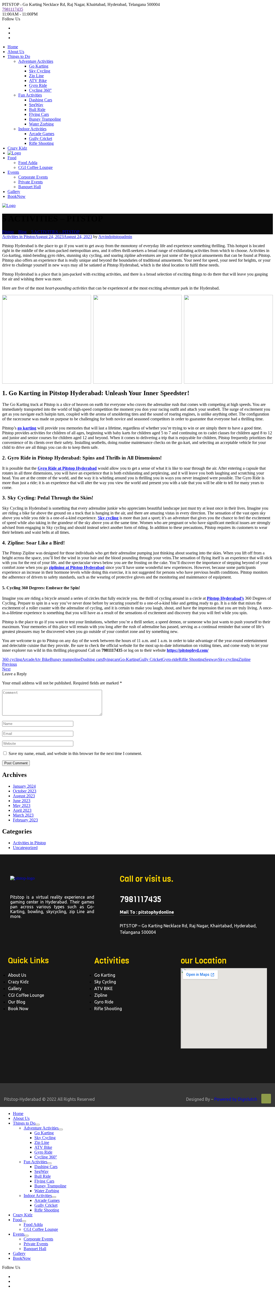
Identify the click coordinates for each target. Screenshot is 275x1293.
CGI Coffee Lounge (35, 167)
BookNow (17, 196)
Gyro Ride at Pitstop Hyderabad (67, 468)
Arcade (28, 659)
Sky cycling (108, 518)
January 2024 (24, 786)
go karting (26, 428)
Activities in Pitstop (18, 236)
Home (13, 47)
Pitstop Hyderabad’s (225, 598)
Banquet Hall (29, 186)
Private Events (30, 182)
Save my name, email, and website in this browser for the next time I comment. (75, 753)
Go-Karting (129, 659)
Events (13, 172)
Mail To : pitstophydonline (147, 912)
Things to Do (19, 56)
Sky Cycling (39, 71)
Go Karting (38, 66)
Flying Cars (39, 114)
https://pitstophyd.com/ (187, 650)
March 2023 (23, 815)
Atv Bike (42, 659)
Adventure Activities (35, 61)
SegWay (36, 104)
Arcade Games (41, 133)
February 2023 (25, 820)
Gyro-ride (170, 659)
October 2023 (24, 791)
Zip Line (36, 75)
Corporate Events (33, 177)
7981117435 (12, 9)
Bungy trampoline (65, 659)
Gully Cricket (40, 138)
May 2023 (21, 805)
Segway (211, 659)
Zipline (244, 659)
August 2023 (24, 796)
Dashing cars (92, 659)
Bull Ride (37, 109)
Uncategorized (25, 847)
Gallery (14, 191)
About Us (16, 51)
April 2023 (22, 810)
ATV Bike (38, 80)
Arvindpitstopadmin (115, 236)
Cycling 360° (40, 90)
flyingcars (111, 659)
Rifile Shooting (191, 659)
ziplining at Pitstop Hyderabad (76, 567)
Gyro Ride (38, 85)
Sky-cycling (228, 659)
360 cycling (12, 659)
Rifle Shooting (41, 143)
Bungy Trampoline (45, 119)
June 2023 (21, 800)
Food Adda (27, 162)
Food (12, 157)
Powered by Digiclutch (235, 1099)
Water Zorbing (41, 124)
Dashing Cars (40, 100)
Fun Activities (30, 95)
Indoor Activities (32, 129)
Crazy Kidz (17, 148)
